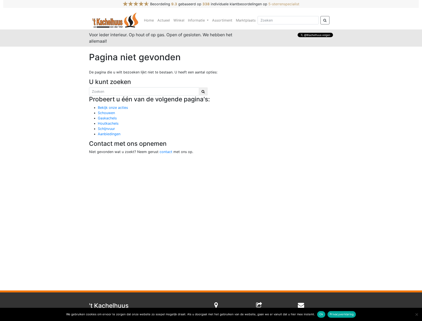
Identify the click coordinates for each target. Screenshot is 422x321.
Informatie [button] (197, 20)
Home (149, 20)
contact (166, 152)
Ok (321, 314)
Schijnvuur (106, 128)
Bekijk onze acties (113, 107)
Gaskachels (107, 118)
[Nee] (416, 314)
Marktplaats (246, 20)
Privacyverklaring (342, 314)
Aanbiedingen (109, 134)
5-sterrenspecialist (283, 4)
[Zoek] (324, 20)
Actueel (163, 20)
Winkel (178, 20)
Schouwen (106, 113)
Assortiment (222, 20)
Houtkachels (108, 123)
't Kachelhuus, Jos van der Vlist (116, 20)
